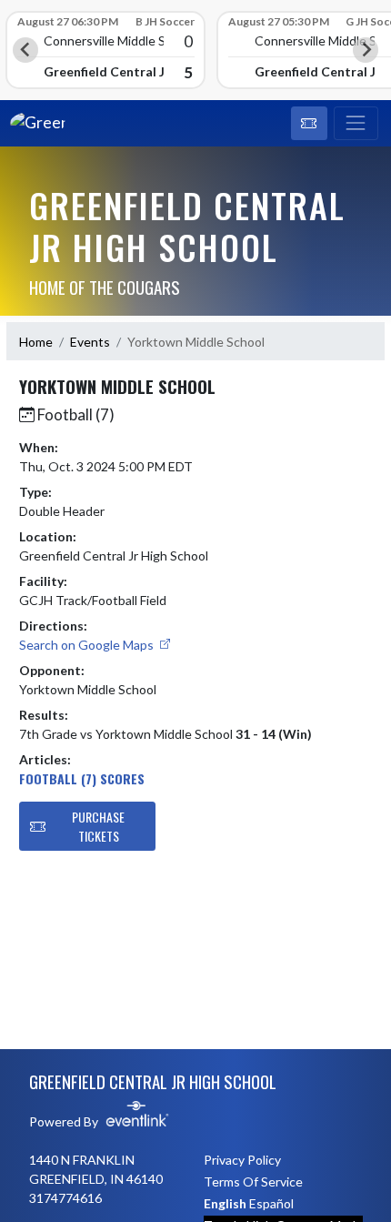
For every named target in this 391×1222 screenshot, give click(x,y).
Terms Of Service (253, 1181)
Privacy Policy (242, 1159)
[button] (309, 123)
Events (90, 341)
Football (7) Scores (82, 778)
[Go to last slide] (25, 50)
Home (36, 341)
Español (271, 1203)
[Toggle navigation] (356, 123)
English (225, 1203)
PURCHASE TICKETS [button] (98, 826)
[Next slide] (365, 50)
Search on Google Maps (87, 644)
